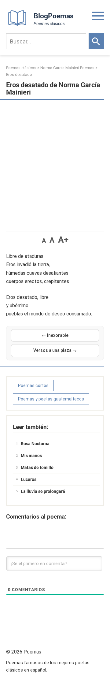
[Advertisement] (55, 167)
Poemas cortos (33, 385)
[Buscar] (96, 41)
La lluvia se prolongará (43, 491)
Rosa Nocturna (35, 443)
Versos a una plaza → (55, 350)
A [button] (44, 240)
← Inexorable (55, 335)
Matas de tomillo (37, 467)
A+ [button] (63, 240)
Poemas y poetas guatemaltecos (51, 398)
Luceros (28, 479)
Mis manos (31, 455)
